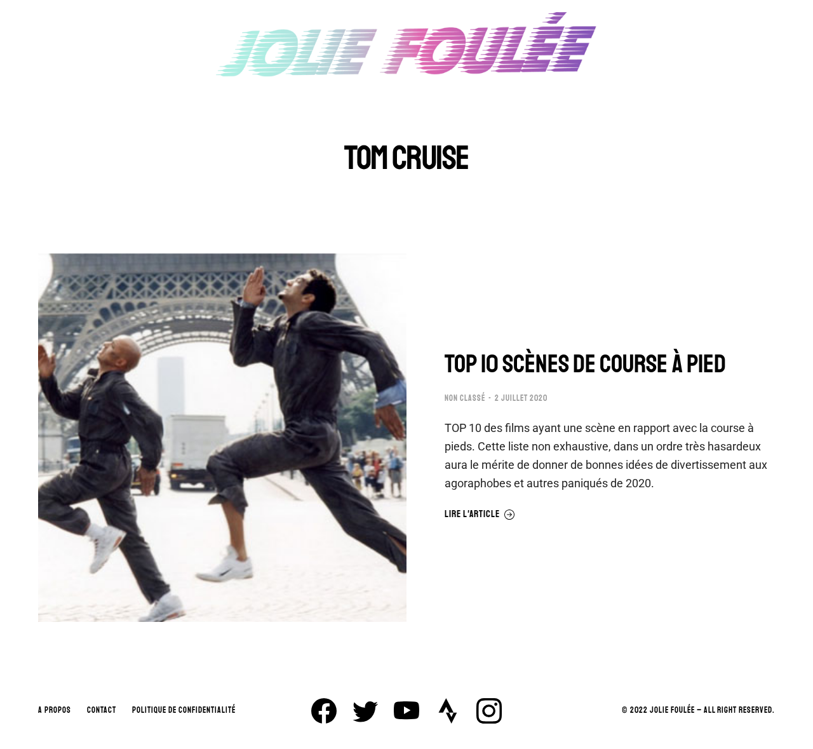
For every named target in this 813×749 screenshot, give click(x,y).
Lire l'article (472, 514)
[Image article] (222, 437)
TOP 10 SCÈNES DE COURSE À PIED (585, 364)
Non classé (465, 398)
